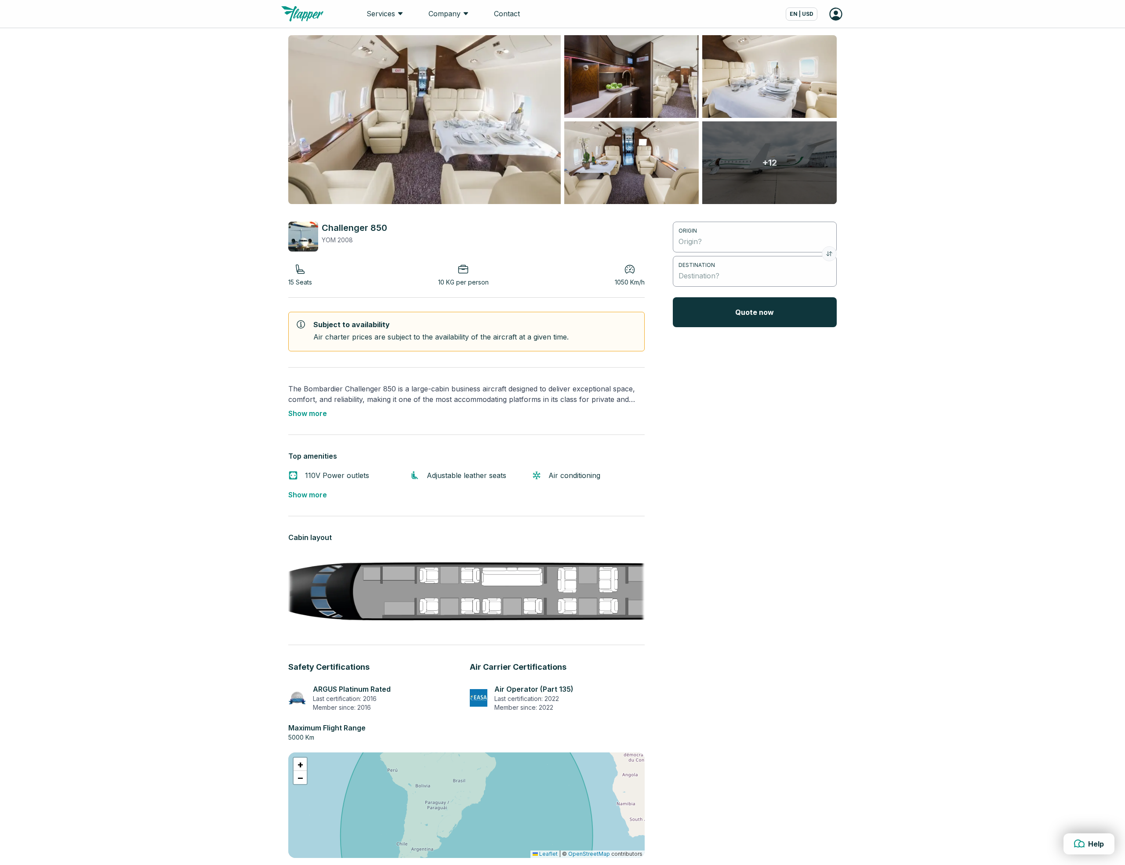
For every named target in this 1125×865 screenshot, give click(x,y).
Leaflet (548, 853)
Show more (307, 413)
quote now (754, 312)
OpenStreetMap (589, 853)
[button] (300, 764)
